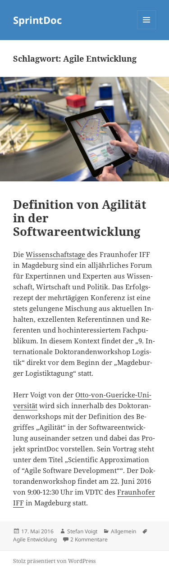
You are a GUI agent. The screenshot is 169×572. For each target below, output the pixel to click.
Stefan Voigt (82, 531)
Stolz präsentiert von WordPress (54, 561)
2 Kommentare (89, 539)
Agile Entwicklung (35, 539)
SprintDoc (37, 20)
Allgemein (123, 531)
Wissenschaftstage (56, 254)
